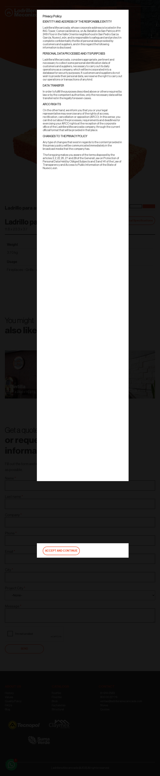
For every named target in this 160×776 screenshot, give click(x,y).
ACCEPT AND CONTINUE (61, 550)
